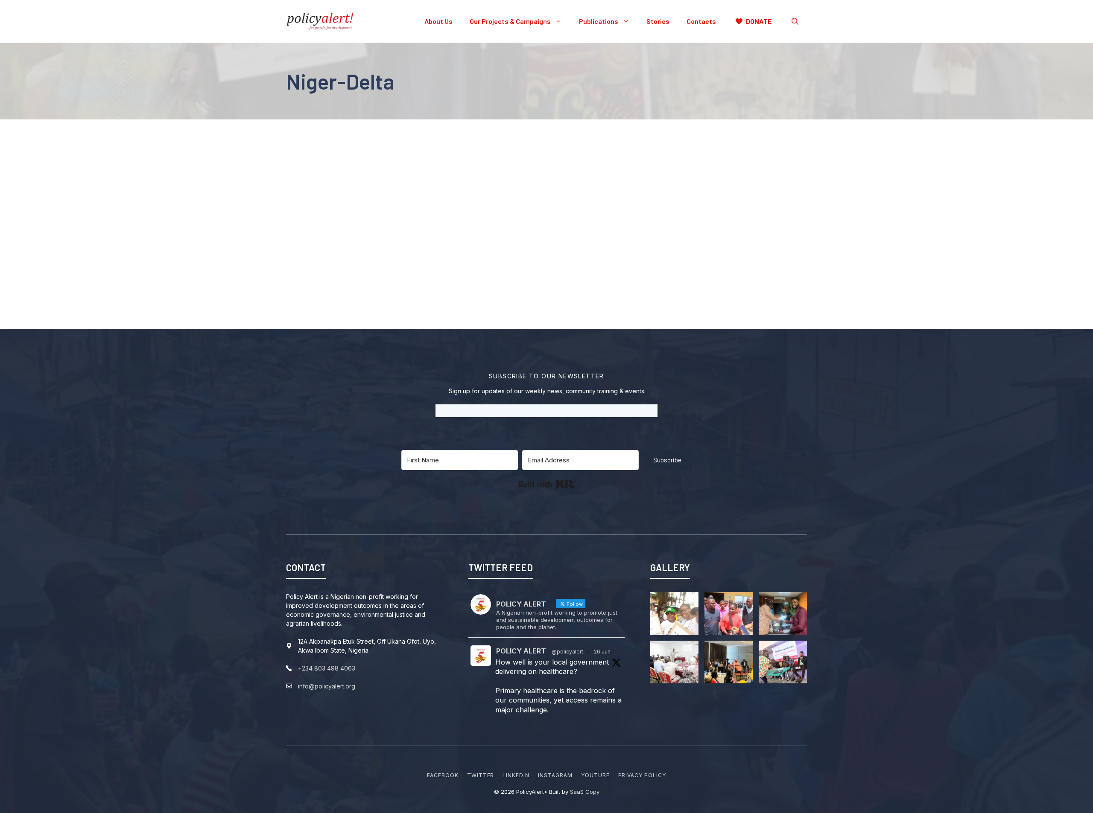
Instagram (555, 775)
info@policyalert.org (326, 686)
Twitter (480, 775)
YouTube (595, 775)
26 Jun (602, 651)
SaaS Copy (584, 791)
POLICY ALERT (521, 651)
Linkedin (516, 775)
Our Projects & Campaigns (510, 21)
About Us (438, 21)
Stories (657, 21)
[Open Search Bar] (795, 21)
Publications (598, 21)
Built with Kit (546, 484)
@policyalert (567, 651)
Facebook (443, 775)
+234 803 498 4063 (326, 668)
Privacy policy (642, 775)
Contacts (701, 21)
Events (362, 218)
